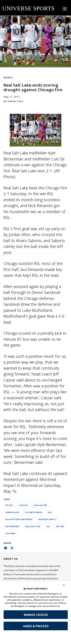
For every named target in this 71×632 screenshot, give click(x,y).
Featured (10, 533)
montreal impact (47, 519)
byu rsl (9, 505)
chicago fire (40, 505)
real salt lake (32, 526)
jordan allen (12, 512)
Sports (8, 77)
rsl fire (60, 526)
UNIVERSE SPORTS (28, 8)
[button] (64, 584)
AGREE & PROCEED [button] (35, 626)
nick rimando (12, 526)
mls (50, 512)
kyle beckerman (33, 512)
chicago (23, 505)
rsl (48, 526)
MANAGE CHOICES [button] (36, 615)
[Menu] (65, 9)
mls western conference (19, 519)
